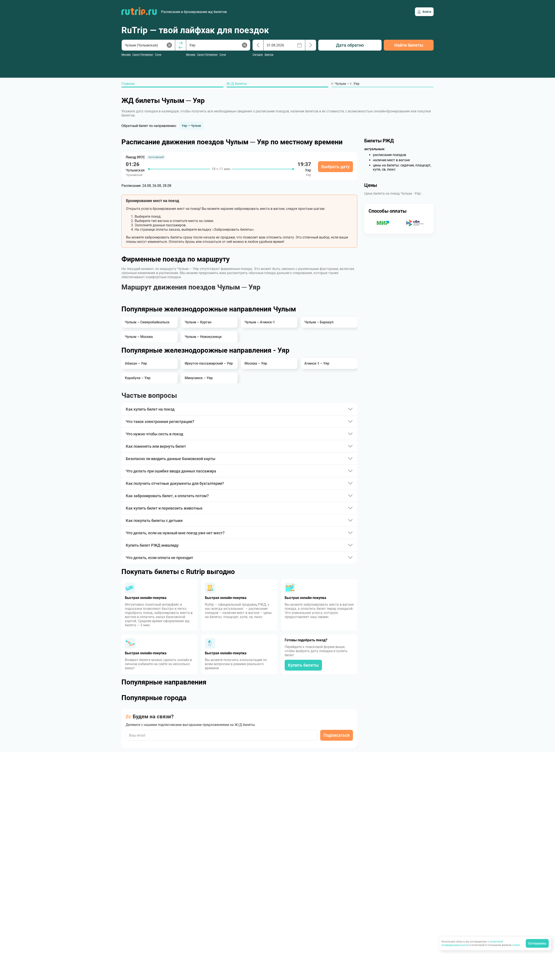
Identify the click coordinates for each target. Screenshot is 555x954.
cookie (516, 945)
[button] (191, 125)
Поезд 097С (135, 157)
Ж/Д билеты (237, 84)
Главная (128, 84)
